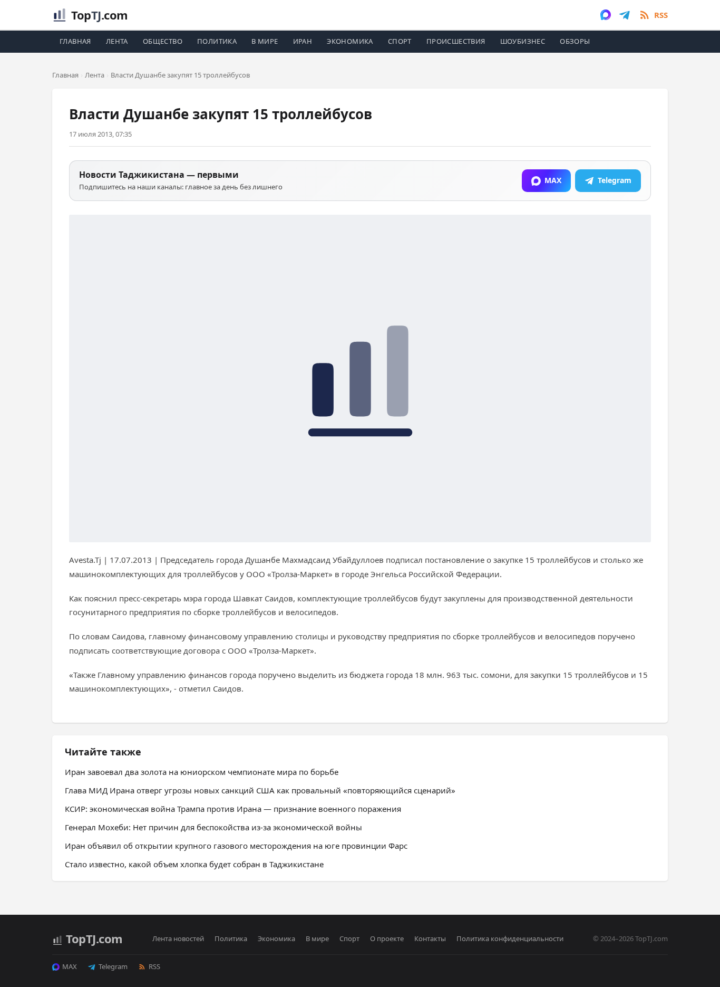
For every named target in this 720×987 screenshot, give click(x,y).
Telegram (113, 966)
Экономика (350, 41)
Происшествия (455, 41)
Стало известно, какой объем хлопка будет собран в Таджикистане (194, 864)
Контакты (430, 938)
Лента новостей (178, 938)
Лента (117, 41)
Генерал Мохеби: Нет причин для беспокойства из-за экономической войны (213, 827)
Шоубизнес (523, 41)
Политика (217, 41)
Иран (303, 41)
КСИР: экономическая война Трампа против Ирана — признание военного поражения (233, 808)
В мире (264, 41)
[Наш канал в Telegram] (624, 14)
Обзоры (575, 41)
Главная (75, 41)
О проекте (387, 938)
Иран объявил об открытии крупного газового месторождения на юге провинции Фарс (236, 845)
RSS (154, 966)
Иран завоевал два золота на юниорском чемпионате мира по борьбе (201, 771)
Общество (162, 41)
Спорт (400, 41)
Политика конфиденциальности (509, 938)
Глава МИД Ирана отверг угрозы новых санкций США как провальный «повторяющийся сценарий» (260, 790)
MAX (69, 966)
